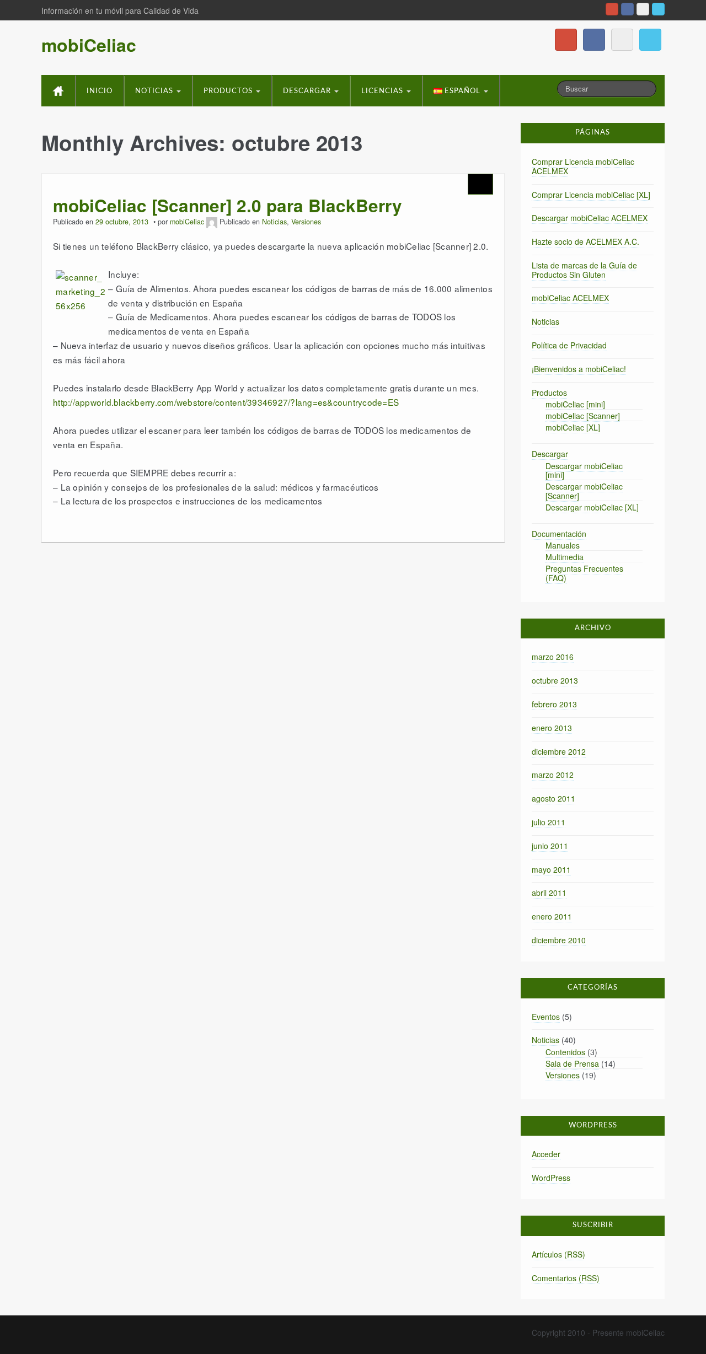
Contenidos (565, 1051)
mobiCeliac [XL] (572, 427)
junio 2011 (550, 845)
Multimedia (564, 556)
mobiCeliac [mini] (575, 404)
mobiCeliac (88, 44)
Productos (229, 91)
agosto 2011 (553, 798)
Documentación (559, 533)
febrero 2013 (554, 704)
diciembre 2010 (559, 939)
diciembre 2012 (559, 751)
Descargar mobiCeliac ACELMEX (590, 217)
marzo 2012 (553, 774)
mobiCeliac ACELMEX (570, 297)
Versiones (306, 222)
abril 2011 (549, 892)
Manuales (562, 545)
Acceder (546, 1153)
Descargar (308, 91)
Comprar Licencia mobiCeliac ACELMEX (583, 166)
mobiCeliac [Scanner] (582, 415)
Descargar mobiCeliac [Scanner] (584, 491)
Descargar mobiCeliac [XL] (592, 507)
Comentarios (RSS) (566, 1277)
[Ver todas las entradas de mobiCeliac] (211, 222)
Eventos (546, 1016)
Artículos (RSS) (558, 1254)
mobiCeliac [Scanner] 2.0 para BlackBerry (227, 205)
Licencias (383, 91)
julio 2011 (548, 822)
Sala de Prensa (572, 1063)
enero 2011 (552, 916)
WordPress (551, 1177)
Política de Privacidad (569, 345)
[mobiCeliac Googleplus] (612, 9)
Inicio (100, 91)
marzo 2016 (553, 656)
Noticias (155, 91)
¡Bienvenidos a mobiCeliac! (579, 368)
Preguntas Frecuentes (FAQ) (584, 573)
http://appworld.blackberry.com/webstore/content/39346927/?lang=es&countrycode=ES (226, 402)
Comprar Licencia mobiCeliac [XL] (591, 194)
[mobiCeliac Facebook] (627, 9)
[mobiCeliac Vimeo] (643, 9)
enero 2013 (552, 727)
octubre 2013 (555, 680)
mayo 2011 (551, 869)
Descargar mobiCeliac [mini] (584, 470)
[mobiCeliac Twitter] (658, 9)
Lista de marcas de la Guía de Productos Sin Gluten (584, 270)
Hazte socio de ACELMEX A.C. (585, 241)
